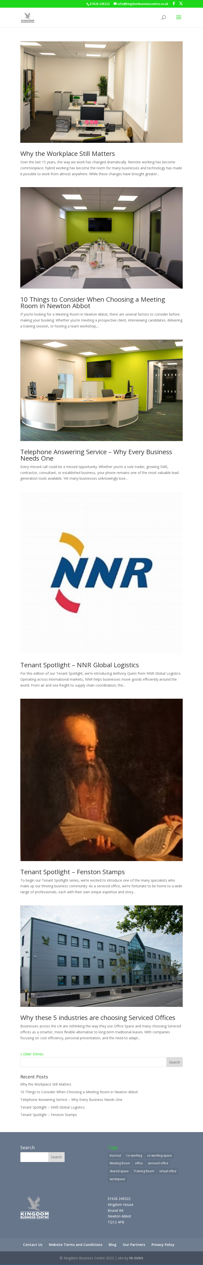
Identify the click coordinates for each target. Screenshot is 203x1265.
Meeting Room (120, 1163)
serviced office (158, 1163)
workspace (117, 1179)
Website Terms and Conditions (75, 1244)
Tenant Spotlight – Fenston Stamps (72, 871)
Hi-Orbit (136, 1258)
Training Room (144, 1171)
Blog (112, 1244)
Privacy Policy (163, 1244)
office (139, 1163)
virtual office (168, 1171)
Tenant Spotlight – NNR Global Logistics (79, 664)
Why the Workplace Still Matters (67, 153)
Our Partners (134, 1244)
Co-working (134, 1155)
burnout (115, 1155)
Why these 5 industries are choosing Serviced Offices (97, 1017)
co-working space (159, 1155)
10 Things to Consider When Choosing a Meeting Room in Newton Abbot (92, 302)
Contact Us (32, 1244)
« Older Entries (32, 1054)
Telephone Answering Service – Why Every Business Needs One (96, 455)
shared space (119, 1171)
